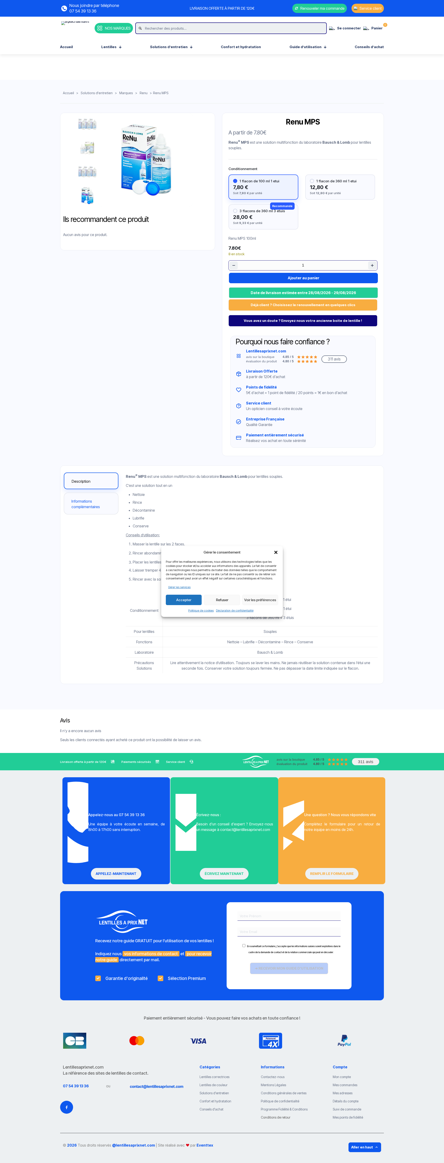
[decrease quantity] (234, 265)
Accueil (68, 93)
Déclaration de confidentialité (234, 610)
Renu (144, 93)
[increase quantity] (372, 265)
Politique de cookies (201, 610)
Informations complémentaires (85, 504)
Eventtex (205, 1145)
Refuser (222, 600)
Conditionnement (242, 169)
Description (81, 481)
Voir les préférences (260, 600)
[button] (276, 552)
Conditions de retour (275, 1117)
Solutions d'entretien (97, 93)
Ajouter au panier (303, 278)
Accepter (183, 600)
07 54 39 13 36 (76, 1086)
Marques (126, 93)
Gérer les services (179, 587)
